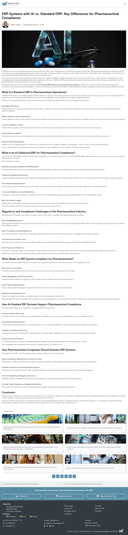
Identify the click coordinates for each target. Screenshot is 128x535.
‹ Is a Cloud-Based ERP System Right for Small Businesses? (20, 484)
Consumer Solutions (13, 511)
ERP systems (33, 97)
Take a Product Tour (92, 525)
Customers (68, 508)
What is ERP (99, 508)
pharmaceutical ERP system (19, 262)
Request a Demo (91, 523)
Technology (68, 506)
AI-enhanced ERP (10, 156)
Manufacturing (11, 509)
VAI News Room (70, 511)
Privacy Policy (85, 531)
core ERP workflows (73, 156)
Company (67, 514)
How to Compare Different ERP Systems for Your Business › (84, 484)
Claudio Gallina (15, 25)
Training (98, 506)
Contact (88, 520)
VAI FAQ (98, 511)
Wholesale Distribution (14, 507)
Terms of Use (72, 531)
